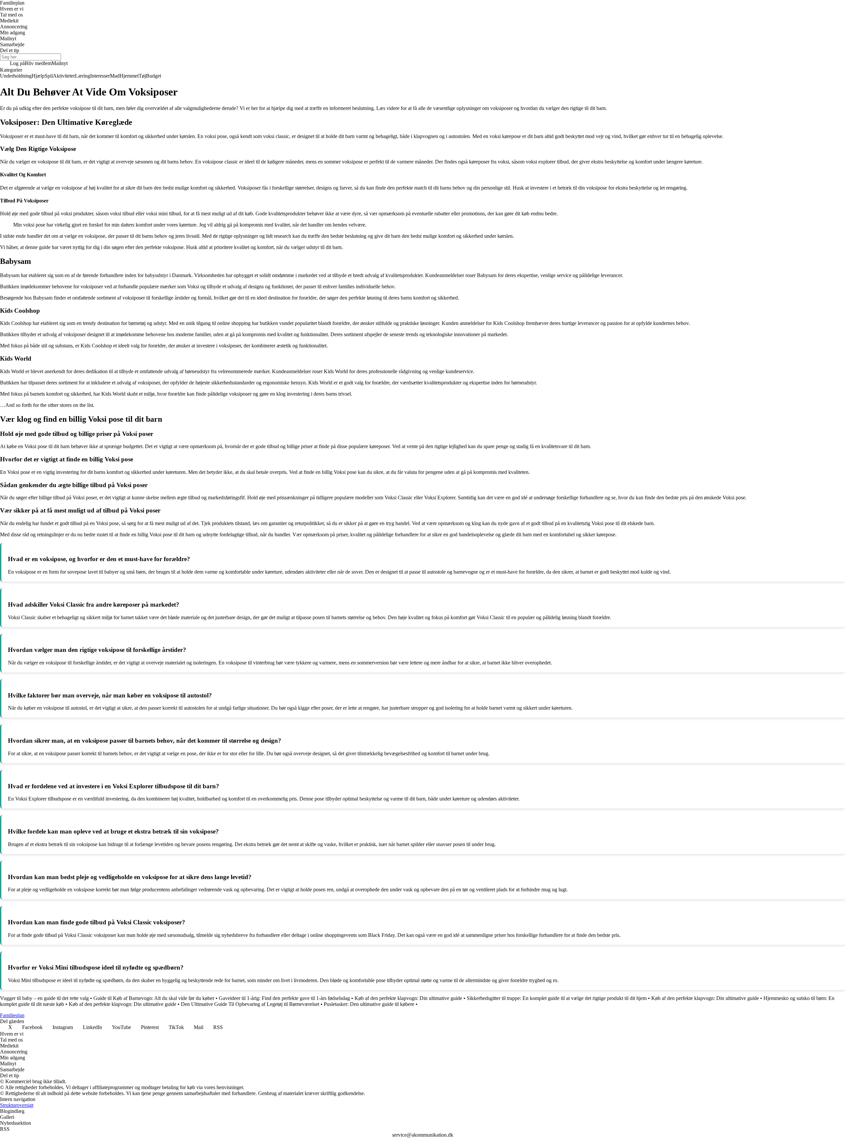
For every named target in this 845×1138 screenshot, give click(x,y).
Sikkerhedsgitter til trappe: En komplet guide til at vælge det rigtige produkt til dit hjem (557, 998)
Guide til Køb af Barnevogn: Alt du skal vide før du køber (153, 998)
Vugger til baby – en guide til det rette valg (44, 998)
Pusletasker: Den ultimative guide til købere (369, 1004)
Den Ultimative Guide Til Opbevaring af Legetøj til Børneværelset (250, 1004)
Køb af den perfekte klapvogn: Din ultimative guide (408, 998)
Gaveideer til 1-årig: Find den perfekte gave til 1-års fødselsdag (284, 998)
